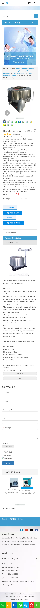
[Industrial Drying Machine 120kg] (13, 482)
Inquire (9, 217)
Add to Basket (15, 223)
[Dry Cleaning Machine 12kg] (26, 483)
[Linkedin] (21, 530)
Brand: (7, 233)
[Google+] (26, 530)
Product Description (13, 238)
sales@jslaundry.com (12, 567)
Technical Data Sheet (13, 243)
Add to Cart (14, 213)
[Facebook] (36, 530)
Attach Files (8, 446)
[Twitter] (31, 530)
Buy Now (10, 207)
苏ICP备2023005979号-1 (20, 599)
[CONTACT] (20, 46)
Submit (8, 463)
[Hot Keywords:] (36, 16)
